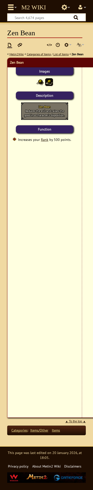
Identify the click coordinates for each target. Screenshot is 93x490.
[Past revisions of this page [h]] (57, 44)
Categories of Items (39, 54)
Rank (44, 139)
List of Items (61, 54)
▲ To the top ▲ (75, 421)
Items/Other (39, 430)
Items (56, 430)
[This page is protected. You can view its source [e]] (49, 44)
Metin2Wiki (16, 54)
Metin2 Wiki (33, 7)
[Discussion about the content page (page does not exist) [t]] (19, 44)
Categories (19, 430)
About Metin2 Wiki (46, 466)
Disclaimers (72, 466)
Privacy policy (18, 466)
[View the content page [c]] (9, 44)
